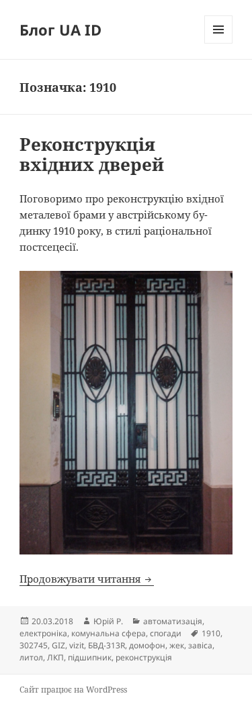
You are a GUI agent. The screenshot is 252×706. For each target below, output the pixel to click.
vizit (76, 645)
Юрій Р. (108, 621)
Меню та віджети (219, 43)
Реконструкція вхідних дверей (91, 154)
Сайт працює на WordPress (73, 689)
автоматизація (172, 621)
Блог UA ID (60, 29)
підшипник (90, 657)
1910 (211, 633)
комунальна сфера (108, 633)
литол (31, 657)
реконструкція (144, 657)
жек (176, 645)
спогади (165, 633)
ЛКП (55, 657)
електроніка (43, 633)
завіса (200, 645)
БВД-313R (106, 645)
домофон (147, 645)
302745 (33, 645)
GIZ (58, 645)
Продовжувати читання (86, 578)
